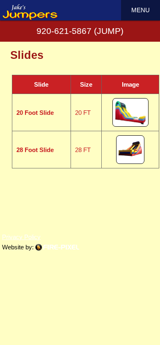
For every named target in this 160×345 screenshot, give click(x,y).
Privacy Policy (21, 236)
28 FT (83, 149)
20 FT (83, 112)
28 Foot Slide (35, 149)
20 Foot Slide (35, 112)
